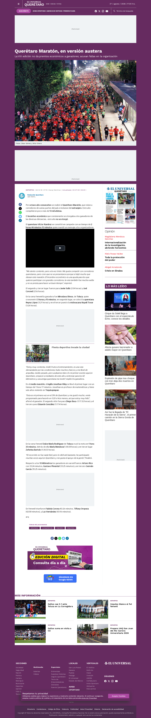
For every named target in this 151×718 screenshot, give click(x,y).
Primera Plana (69, 11)
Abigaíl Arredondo (113, 267)
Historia (97, 709)
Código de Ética (54, 709)
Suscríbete (24, 11)
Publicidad (74, 709)
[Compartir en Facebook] (20, 204)
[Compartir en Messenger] (20, 216)
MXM (47, 4)
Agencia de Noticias (54, 11)
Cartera (19, 678)
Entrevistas (55, 671)
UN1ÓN (89, 678)
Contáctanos (41, 709)
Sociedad (19, 667)
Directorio (31, 709)
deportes (70, 528)
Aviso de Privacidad (89, 698)
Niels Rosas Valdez (114, 254)
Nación (18, 673)
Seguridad (20, 670)
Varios (71, 702)
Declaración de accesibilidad (113, 709)
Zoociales (55, 685)
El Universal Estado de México (76, 679)
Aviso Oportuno (39, 11)
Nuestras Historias (58, 674)
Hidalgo (72, 675)
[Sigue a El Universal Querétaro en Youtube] (107, 11)
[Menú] (19, 4)
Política (19, 675)
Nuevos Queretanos (59, 687)
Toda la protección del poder (115, 258)
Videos (53, 4)
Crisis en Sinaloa (113, 270)
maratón (60, 528)
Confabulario (92, 681)
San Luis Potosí (75, 667)
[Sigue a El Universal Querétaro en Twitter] (100, 11)
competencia (47, 528)
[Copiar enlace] (20, 220)
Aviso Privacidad (86, 709)
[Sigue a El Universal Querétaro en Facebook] (96, 11)
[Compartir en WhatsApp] (20, 212)
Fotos (58, 4)
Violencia (65, 709)
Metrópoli (19, 681)
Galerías (36, 671)
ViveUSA (90, 675)
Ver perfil (31, 197)
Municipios (20, 683)
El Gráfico (90, 667)
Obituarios (91, 686)
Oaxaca (72, 670)
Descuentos (91, 689)
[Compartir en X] (20, 208)
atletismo (34, 528)
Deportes (30, 190)
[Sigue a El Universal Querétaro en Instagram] (103, 11)
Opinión (110, 231)
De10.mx (90, 670)
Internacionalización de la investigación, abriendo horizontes (115, 245)
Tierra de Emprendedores (57, 680)
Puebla (71, 673)
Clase (89, 673)
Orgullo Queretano (58, 677)
